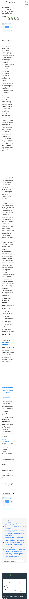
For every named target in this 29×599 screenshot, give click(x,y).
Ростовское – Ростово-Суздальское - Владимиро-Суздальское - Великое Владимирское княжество (15, 554)
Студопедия (11, 2)
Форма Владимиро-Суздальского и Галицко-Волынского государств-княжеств (14, 544)
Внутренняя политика (8, 387)
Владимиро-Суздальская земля (13, 547)
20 (7, 27)
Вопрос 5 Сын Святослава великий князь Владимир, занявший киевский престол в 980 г (15, 533)
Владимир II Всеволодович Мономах (15, 530)
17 (6, 24)
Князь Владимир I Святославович (14, 537)
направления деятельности (6, 343)
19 (3, 27)
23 (8, 30)
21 (11, 27)
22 (4, 30)
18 (10, 24)
